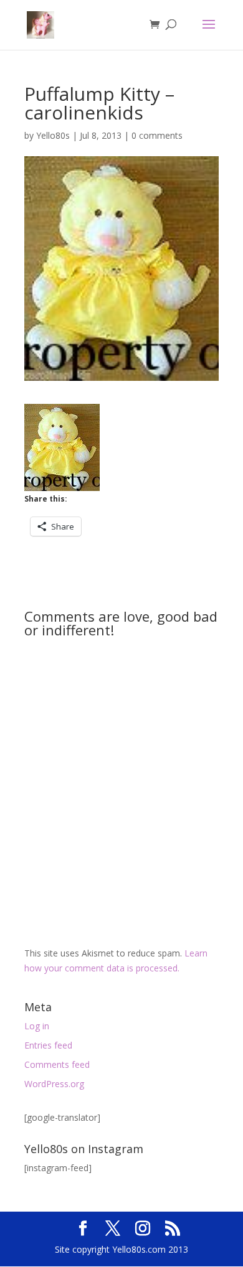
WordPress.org (54, 1084)
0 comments (157, 135)
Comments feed (57, 1064)
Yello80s (53, 135)
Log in (36, 1026)
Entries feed (48, 1045)
